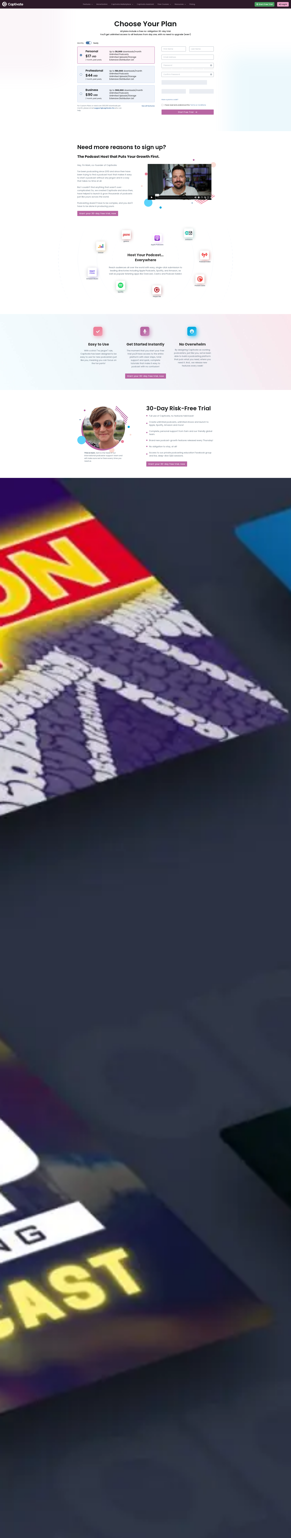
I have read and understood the (185, 105)
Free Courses (163, 4)
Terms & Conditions (198, 105)
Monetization (102, 4)
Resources (179, 4)
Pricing (192, 4)
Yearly (95, 43)
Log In (284, 4)
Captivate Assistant (145, 4)
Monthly (80, 43)
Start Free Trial (266, 4)
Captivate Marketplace (121, 4)
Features (86, 4)
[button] (148, 106)
